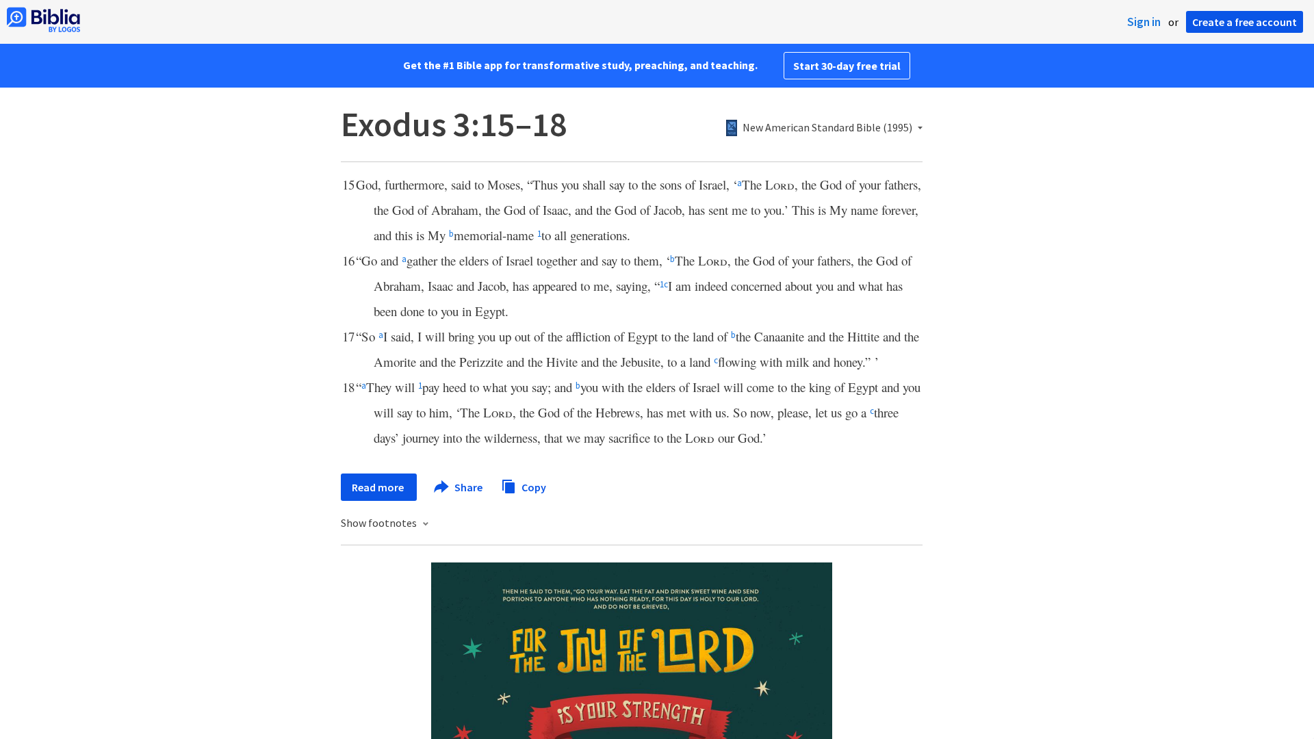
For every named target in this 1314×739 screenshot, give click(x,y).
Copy (532, 486)
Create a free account (1244, 22)
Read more (379, 487)
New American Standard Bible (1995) (827, 128)
